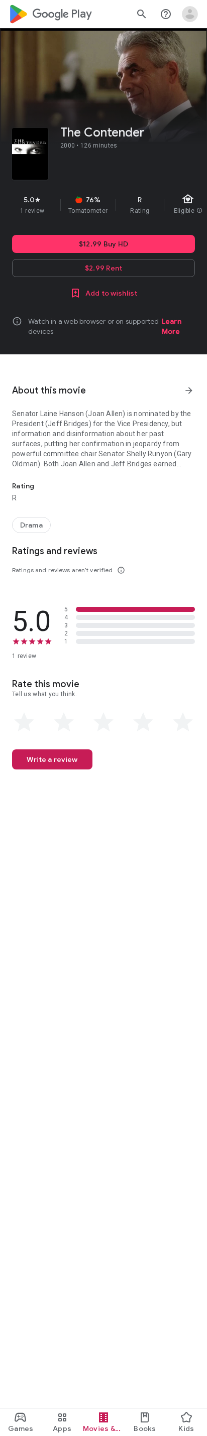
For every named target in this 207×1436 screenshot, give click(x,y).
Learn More (171, 326)
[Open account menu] (190, 14)
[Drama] (31, 525)
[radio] (24, 722)
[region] (103, 205)
